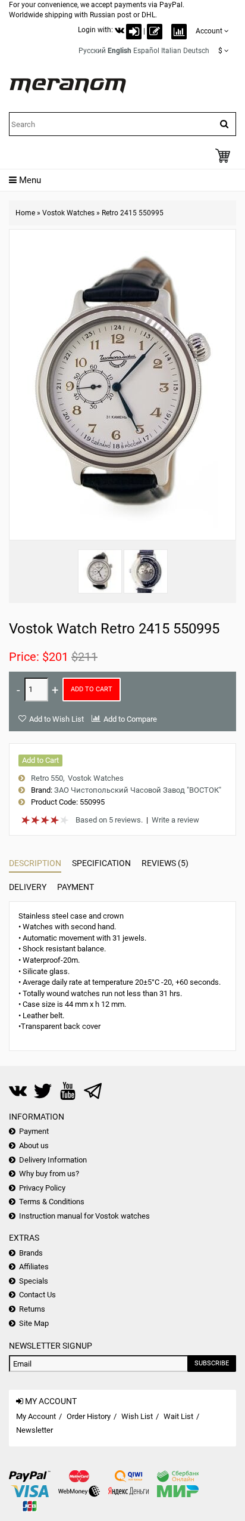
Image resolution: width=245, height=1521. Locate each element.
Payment (75, 887)
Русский (92, 51)
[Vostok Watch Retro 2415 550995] (100, 571)
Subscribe (211, 1363)
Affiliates (34, 1266)
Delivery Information (53, 1159)
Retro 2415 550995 (133, 213)
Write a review (175, 819)
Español (146, 51)
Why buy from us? (49, 1173)
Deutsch (196, 51)
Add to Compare (130, 719)
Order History (89, 1416)
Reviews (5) (165, 863)
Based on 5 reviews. (109, 819)
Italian (171, 51)
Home (25, 213)
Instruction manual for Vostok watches (84, 1215)
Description (35, 863)
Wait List (178, 1416)
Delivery (27, 887)
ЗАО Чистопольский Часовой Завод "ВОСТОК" (137, 790)
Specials (33, 1280)
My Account (36, 1416)
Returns (32, 1308)
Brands (31, 1252)
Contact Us (37, 1294)
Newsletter (34, 1430)
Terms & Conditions (51, 1201)
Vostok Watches (68, 213)
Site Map (34, 1323)
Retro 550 (47, 778)
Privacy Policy (42, 1187)
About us (34, 1145)
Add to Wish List (56, 719)
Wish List (137, 1416)
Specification (101, 863)
